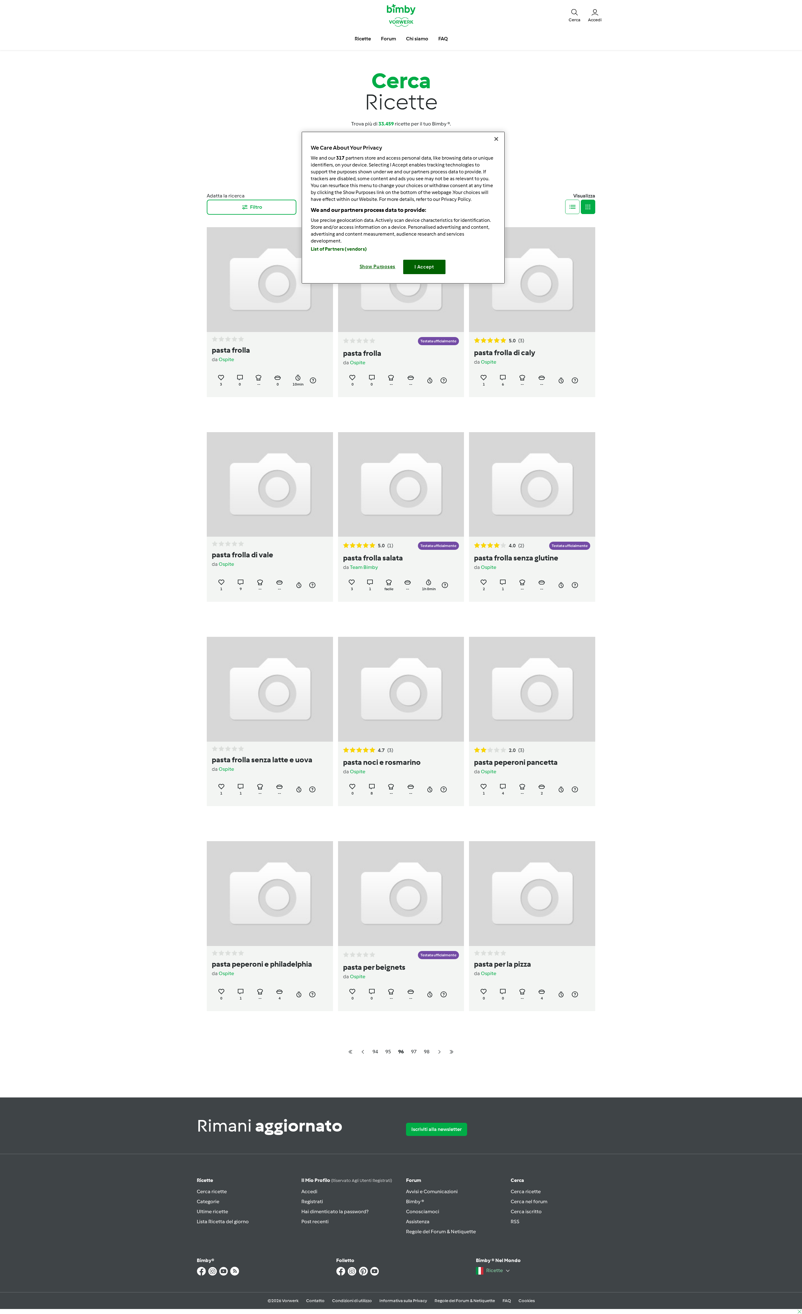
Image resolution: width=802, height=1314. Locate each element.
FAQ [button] (443, 39)
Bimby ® (415, 1201)
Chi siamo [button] (417, 39)
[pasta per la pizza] (532, 893)
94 (375, 1052)
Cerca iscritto (526, 1211)
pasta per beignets (374, 967)
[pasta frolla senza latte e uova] (270, 689)
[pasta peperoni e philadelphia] (270, 893)
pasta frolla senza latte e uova (262, 759)
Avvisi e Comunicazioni (432, 1191)
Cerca (517, 1180)
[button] (575, 15)
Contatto (315, 1300)
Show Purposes (378, 266)
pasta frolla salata (373, 557)
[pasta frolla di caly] (532, 279)
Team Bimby (364, 567)
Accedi (309, 1191)
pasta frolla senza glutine (516, 557)
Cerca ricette (212, 1191)
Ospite (226, 359)
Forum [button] (388, 39)
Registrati (312, 1201)
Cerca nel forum (529, 1201)
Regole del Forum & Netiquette (441, 1232)
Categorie (208, 1201)
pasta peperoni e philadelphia (262, 964)
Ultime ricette (212, 1211)
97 (414, 1052)
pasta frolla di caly (504, 352)
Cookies (526, 1300)
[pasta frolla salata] (401, 484)
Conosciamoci (422, 1211)
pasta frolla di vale (242, 554)
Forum (413, 1180)
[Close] (496, 139)
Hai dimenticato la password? (334, 1211)
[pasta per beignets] (401, 893)
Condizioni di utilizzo (352, 1300)
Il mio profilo (346, 1180)
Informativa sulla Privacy (403, 1300)
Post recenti (315, 1222)
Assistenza (418, 1222)
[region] (403, 207)
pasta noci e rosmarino (382, 762)
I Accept (424, 267)
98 (427, 1052)
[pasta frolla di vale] (270, 484)
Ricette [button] (363, 39)
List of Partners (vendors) (339, 249)
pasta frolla (231, 350)
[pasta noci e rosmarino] (401, 689)
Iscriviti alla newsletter (436, 1129)
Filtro (256, 207)
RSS (515, 1222)
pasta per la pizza (502, 964)
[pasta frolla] (270, 279)
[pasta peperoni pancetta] (532, 689)
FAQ (507, 1300)
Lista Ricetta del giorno (223, 1222)
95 (388, 1052)
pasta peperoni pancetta (516, 762)
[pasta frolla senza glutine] (532, 484)
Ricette (205, 1180)
